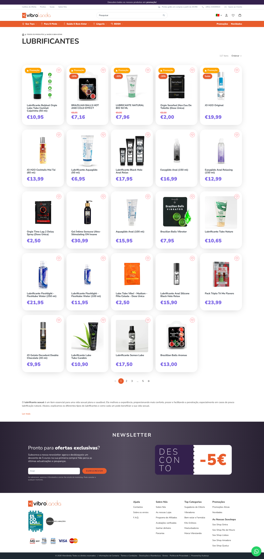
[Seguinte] (148, 381)
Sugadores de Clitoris (194, 507)
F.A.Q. (136, 517)
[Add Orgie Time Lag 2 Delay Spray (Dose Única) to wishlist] (58, 196)
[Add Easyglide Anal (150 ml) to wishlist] (192, 134)
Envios (165, 555)
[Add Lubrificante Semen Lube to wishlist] (147, 320)
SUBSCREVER (94, 470)
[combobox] (130, 15)
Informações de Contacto (109, 555)
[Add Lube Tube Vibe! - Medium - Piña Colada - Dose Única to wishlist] (147, 258)
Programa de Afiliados (166, 517)
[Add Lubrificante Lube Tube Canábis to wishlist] (103, 320)
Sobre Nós (62, 7)
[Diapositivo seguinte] (55, 86)
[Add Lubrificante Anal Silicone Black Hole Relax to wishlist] (192, 258)
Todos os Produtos (35, 34)
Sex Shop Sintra (220, 524)
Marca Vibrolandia (193, 533)
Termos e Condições (129, 555)
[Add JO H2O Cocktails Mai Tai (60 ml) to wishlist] (58, 134)
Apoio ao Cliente (235, 7)
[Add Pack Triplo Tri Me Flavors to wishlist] (236, 258)
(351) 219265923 (213, 7)
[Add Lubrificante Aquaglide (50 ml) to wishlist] (103, 134)
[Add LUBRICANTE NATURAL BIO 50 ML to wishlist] (147, 70)
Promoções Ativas (221, 507)
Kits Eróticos (190, 522)
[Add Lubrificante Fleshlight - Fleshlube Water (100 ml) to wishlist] (103, 258)
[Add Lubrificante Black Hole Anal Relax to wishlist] (147, 134)
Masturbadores (191, 528)
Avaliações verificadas (166, 522)
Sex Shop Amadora (221, 540)
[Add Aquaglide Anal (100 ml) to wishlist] (147, 196)
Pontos (43, 7)
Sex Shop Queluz (220, 545)
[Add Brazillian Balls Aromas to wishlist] (192, 320)
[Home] (23, 34)
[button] (236, 55)
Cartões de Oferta (29, 7)
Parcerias (160, 533)
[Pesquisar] (163, 15)
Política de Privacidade (179, 555)
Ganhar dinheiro (163, 528)
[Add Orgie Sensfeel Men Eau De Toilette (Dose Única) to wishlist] (192, 70)
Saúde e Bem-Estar (54, 34)
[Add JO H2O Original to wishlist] (236, 70)
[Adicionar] (58, 101)
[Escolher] (236, 101)
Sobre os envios (140, 512)
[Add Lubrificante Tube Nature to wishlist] (236, 196)
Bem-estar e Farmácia (194, 517)
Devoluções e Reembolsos (150, 555)
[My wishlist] (233, 15)
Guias (52, 7)
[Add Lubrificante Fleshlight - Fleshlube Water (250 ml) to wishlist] (58, 258)
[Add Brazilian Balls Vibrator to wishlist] (192, 196)
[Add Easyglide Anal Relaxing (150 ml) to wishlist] (236, 134)
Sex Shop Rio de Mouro (223, 529)
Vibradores (189, 512)
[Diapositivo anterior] (30, 86)
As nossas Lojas (163, 512)
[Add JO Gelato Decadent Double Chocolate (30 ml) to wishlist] (58, 320)
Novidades (217, 512)
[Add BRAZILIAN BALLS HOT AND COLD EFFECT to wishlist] (103, 70)
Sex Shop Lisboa (220, 535)
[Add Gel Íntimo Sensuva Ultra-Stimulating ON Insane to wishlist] (103, 196)
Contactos (138, 507)
